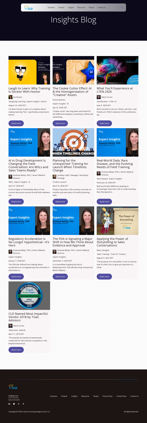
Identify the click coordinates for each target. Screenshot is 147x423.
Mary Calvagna (103, 250)
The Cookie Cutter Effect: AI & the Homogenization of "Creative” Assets (72, 91)
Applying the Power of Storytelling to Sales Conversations (112, 242)
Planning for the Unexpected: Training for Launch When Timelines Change (70, 165)
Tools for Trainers (118, 254)
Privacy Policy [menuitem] (107, 396)
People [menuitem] (95, 396)
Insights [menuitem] (74, 396)
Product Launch (59, 182)
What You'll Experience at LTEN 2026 (115, 90)
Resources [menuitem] (85, 396)
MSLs (11, 182)
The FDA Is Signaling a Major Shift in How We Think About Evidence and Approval (73, 242)
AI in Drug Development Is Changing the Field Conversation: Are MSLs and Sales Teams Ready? (28, 165)
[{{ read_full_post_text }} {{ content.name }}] (29, 70)
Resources (81, 7)
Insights (71, 7)
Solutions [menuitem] (53, 396)
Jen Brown (17, 97)
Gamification (102, 101)
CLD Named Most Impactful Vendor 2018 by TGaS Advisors (28, 317)
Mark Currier (107, 97)
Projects (61, 7)
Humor (44, 101)
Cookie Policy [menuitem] (121, 396)
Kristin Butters (59, 100)
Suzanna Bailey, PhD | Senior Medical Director (29, 176)
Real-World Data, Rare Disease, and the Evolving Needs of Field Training (115, 163)
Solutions (51, 7)
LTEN (111, 101)
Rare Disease (102, 178)
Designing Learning (17, 101)
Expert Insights (33, 101)
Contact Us (102, 7)
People (91, 7)
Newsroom (13, 330)
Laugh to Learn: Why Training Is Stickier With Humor (29, 90)
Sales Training (103, 254)
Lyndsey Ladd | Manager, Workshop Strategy (72, 176)
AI (68, 103)
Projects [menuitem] (64, 396)
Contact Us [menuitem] (134, 396)
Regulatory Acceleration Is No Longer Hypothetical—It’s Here (28, 242)
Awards (22, 330)
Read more (16, 123)
